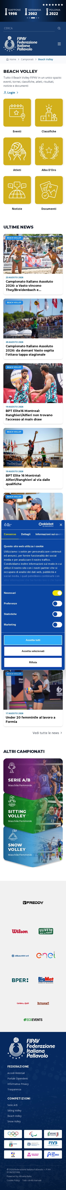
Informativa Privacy (18, 1084)
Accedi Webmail (16, 1073)
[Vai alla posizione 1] (27, 17)
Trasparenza (14, 1089)
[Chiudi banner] (61, 525)
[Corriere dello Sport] (23, 1003)
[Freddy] (33, 902)
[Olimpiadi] (13, 1134)
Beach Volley (14, 1116)
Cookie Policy (13, 1180)
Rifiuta (33, 662)
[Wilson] (20, 931)
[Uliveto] (45, 931)
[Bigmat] (45, 980)
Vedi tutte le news (46, 733)
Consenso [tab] (10, 534)
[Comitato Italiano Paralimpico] (33, 1144)
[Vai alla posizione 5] (38, 17)
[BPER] (20, 980)
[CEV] (13, 1154)
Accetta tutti (33, 640)
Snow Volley (14, 1121)
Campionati (27, 59)
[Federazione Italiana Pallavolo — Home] (20, 44)
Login (11, 92)
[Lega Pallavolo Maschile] (53, 1154)
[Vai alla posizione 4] (36, 17)
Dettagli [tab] (25, 534)
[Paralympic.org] (33, 1134)
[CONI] (13, 1144)
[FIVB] (53, 1144)
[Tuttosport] (43, 1003)
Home (12, 59)
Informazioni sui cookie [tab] (49, 534)
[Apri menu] (59, 43)
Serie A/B (12, 1105)
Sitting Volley (14, 1110)
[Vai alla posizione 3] (33, 17)
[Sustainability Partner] (33, 1019)
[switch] (57, 603)
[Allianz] (20, 955)
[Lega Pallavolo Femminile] (33, 1154)
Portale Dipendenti (17, 1078)
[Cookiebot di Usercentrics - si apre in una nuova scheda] (40, 525)
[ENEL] (45, 955)
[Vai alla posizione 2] (29, 17)
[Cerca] (59, 28)
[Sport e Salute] (53, 1134)
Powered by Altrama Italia (19, 1176)
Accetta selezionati (33, 651)
